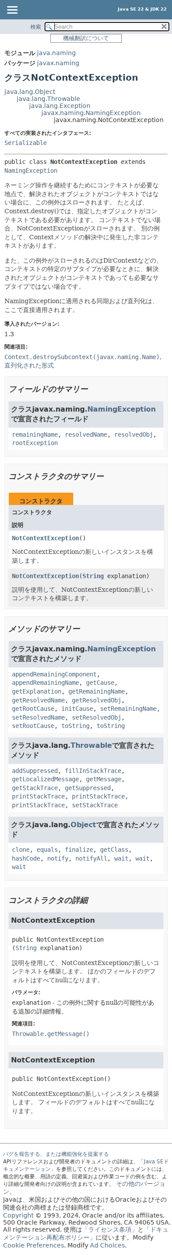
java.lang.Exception (59, 105)
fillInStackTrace (93, 770)
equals (47, 849)
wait (121, 858)
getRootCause (33, 708)
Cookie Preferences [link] (33, 1245)
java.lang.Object (29, 91)
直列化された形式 (29, 365)
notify (57, 858)
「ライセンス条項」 (110, 1229)
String (93, 575)
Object (83, 825)
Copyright (18, 1215)
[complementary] (33, 1245)
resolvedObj (133, 434)
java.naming (56, 52)
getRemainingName (96, 691)
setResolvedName (38, 717)
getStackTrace (35, 787)
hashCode (26, 858)
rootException (35, 442)
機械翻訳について (86, 38)
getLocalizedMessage (45, 779)
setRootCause (33, 725)
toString (75, 725)
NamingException (30, 170)
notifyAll (91, 858)
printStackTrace (38, 796)
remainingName (35, 434)
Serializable (25, 142)
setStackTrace (95, 805)
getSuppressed (88, 787)
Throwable (91, 745)
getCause (100, 682)
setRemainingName (128, 708)
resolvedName (86, 434)
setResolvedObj (96, 717)
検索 (35, 27)
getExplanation (36, 691)
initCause (77, 708)
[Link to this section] (93, 389)
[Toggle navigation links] (11, 10)
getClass (114, 849)
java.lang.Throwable (48, 98)
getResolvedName (38, 700)
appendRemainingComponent (54, 674)
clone (21, 849)
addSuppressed (35, 770)
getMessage (103, 779)
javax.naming (58, 63)
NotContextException (45, 538)
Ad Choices (107, 1245)
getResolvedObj (96, 700)
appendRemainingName (45, 682)
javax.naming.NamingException (91, 112)
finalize (79, 849)
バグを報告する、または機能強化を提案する (56, 1154)
